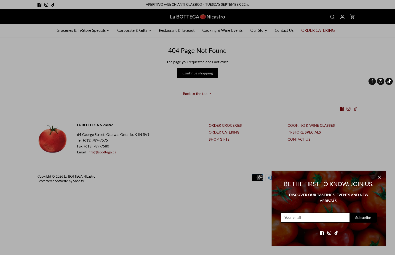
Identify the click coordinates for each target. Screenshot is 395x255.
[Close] (379, 177)
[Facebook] (322, 232)
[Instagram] (329, 232)
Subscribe (363, 217)
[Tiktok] (336, 232)
